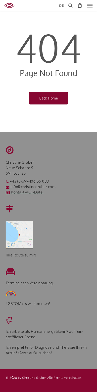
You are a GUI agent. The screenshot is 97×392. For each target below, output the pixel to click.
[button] (90, 5)
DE (61, 5)
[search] (70, 5)
